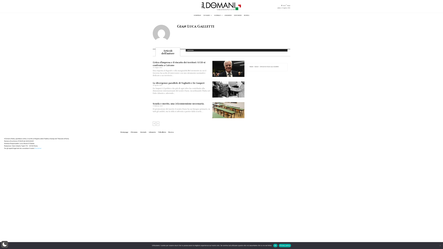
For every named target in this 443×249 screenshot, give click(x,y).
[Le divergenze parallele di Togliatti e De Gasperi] (228, 90)
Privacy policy (285, 245)
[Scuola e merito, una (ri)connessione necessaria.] (228, 110)
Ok (275, 245)
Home (251, 66)
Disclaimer (38, 148)
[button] (4, 244)
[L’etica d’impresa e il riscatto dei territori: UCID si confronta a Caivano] (228, 69)
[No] (440, 245)
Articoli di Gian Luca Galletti (269, 66)
